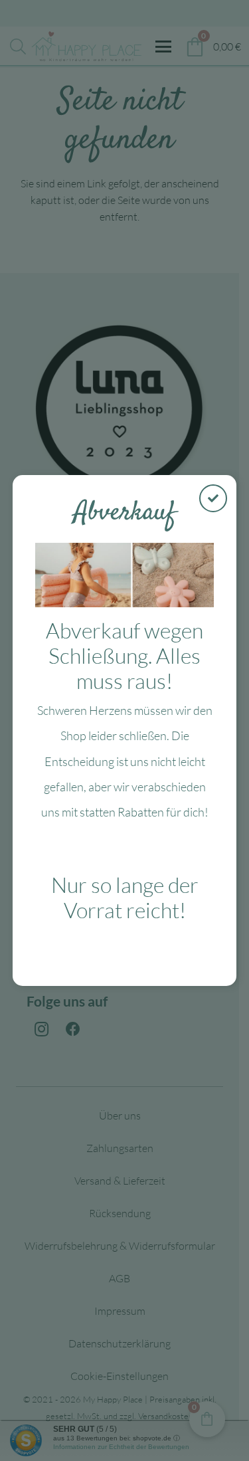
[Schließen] (213, 498)
